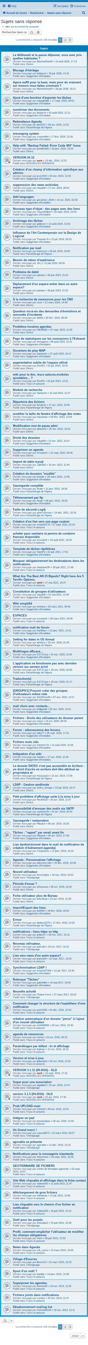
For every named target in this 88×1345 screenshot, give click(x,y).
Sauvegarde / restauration (31, 820)
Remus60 (42, 1286)
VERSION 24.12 (23, 157)
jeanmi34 (41, 958)
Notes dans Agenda (26, 1247)
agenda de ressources (28, 1034)
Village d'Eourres (25, 1259)
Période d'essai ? (25, 883)
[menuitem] (11, 6)
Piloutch (41, 823)
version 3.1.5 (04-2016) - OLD (33, 1094)
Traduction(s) (22, 678)
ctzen (40, 721)
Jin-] (39, 263)
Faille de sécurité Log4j (29, 509)
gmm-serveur (44, 512)
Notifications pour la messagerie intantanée (43, 1154)
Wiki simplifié (22, 603)
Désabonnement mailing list (32, 1307)
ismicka (41, 606)
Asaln (40, 488)
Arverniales (43, 874)
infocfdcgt (42, 898)
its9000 (41, 910)
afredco (41, 642)
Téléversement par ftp (28, 497)
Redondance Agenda (27, 121)
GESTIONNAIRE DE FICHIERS (34, 1166)
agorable (41, 1145)
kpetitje (40, 1274)
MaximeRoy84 (45, 61)
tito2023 (41, 124)
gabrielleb (42, 982)
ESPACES (20, 615)
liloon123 (41, 1262)
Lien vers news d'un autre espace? (37, 955)
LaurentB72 (43, 1133)
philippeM (42, 709)
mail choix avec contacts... (31, 706)
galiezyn (41, 223)
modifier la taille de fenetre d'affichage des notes (47, 414)
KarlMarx (42, 630)
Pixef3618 (42, 799)
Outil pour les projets (28, 1219)
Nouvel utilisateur (25, 871)
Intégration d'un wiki (27, 754)
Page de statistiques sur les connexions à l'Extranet (49, 338)
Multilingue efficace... (28, 651)
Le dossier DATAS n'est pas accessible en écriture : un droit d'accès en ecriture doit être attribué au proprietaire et (48, 769)
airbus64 (41, 428)
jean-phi (41, 946)
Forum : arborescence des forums (36, 730)
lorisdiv (40, 476)
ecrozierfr (42, 540)
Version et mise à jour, (28, 1058)
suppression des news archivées (35, 185)
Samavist (42, 353)
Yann (39, 1238)
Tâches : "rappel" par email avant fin (38, 832)
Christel (41, 1109)
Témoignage (33, 877)
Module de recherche (27, 390)
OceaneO (42, 452)
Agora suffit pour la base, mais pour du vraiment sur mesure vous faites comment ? (47, 84)
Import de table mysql (28, 461)
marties (41, 757)
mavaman (42, 417)
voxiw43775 (43, 524)
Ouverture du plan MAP (29, 350)
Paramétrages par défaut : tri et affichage (41, 1046)
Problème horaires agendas (32, 326)
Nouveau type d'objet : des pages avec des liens (46, 208)
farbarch (41, 112)
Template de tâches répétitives (34, 549)
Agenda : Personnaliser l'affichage (37, 860)
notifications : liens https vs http (35, 931)
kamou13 (42, 251)
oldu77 (40, 733)
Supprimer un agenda (28, 449)
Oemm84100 (44, 1310)
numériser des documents (31, 109)
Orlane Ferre (44, 994)
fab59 (40, 317)
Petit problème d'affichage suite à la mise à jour (46, 796)
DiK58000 (42, 329)
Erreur (17, 919)
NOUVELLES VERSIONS (40, 163)
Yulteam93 (42, 1183)
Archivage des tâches (28, 220)
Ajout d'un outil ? (25, 1271)
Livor (39, 302)
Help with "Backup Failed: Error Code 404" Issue (47, 145)
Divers (29, 64)
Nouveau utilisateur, (27, 943)
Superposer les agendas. (30, 1283)
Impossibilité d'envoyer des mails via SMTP (43, 808)
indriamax (42, 1195)
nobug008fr (43, 100)
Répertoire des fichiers (28, 402)
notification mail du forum (31, 627)
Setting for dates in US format (33, 639)
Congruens (43, 851)
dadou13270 (43, 922)
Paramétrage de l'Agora (39, 127)
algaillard (41, 1085)
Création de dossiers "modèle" (34, 473)
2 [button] (65, 40)
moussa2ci (43, 775)
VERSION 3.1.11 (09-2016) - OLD (35, 1070)
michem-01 (43, 745)
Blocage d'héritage (26, 70)
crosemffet (43, 136)
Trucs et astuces (35, 383)
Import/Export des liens (29, 907)
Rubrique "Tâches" (26, 979)
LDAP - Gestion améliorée (31, 784)
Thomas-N (43, 239)
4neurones (43, 1157)
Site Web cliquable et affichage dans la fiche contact (49, 1180)
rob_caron (42, 1250)
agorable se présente (27, 1142)
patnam (41, 275)
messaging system (26, 133)
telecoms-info (44, 863)
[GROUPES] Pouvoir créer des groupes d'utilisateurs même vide (40, 692)
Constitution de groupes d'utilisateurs (39, 591)
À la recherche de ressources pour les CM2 (43, 299)
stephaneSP (43, 567)
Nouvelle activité (24, 991)
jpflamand (42, 1061)
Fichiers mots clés (26, 742)
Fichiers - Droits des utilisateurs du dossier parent (48, 718)
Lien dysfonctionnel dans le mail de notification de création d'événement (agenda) (48, 846)
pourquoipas (43, 1121)
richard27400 (44, 970)
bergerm (41, 405)
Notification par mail (27, 248)
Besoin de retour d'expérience (34, 260)
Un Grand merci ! (25, 1130)
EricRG (41, 365)
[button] (70, 40)
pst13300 (42, 1010)
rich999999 (43, 1025)
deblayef (41, 73)
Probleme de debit (26, 272)
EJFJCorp (42, 654)
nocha (40, 1037)
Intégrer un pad (23, 1118)
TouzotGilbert (44, 211)
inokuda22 (42, 1222)
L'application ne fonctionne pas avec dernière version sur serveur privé (44, 665)
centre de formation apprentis (53, 1169)
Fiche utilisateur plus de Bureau (35, 895)
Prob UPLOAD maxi (26, 1106)
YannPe (41, 552)
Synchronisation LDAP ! (29, 967)
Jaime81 (41, 464)
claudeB (41, 188)
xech (39, 160)
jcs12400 (42, 176)
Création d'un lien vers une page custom (41, 521)
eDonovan (42, 886)
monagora (42, 341)
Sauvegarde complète (28, 485)
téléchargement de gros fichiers (35, 1192)
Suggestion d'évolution (38, 76)
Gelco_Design (44, 787)
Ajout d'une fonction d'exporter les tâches (42, 97)
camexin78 (43, 811)
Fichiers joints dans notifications (36, 1295)
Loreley (41, 1298)
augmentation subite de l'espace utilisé (40, 362)
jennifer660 (43, 148)
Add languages (23, 196)
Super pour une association (32, 1082)
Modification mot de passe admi (35, 425)
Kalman (41, 1049)
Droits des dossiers (26, 437)
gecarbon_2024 (45, 199)
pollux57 (41, 934)
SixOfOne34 (43, 697)
